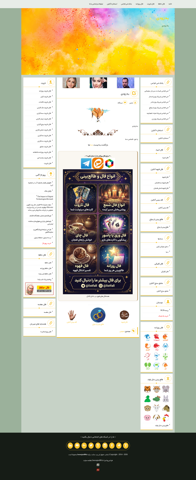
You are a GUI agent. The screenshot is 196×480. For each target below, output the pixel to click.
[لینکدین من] (70, 446)
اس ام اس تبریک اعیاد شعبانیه (157, 113)
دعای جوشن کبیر (162, 246)
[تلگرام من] (118, 446)
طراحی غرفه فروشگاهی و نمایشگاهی (43, 230)
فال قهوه (165, 177)
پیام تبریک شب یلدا (44, 279)
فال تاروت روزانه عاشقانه (42, 152)
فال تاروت (150, 4)
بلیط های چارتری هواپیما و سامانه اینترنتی (40, 222)
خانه (170, 4)
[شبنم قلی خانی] (71, 83)
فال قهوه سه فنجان (161, 182)
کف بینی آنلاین (163, 207)
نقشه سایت (87, 460)
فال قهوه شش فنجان (161, 188)
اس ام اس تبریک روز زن (160, 118)
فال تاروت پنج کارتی (44, 124)
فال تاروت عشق (45, 146)
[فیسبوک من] (112, 446)
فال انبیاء (165, 157)
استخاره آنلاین (112, 4)
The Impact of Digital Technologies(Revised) (44, 197)
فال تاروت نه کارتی (44, 135)
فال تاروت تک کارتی (44, 107)
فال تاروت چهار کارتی (43, 118)
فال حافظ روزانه (45, 268)
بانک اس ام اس (126, 4)
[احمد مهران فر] (125, 83)
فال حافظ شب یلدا (45, 274)
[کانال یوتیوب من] (77, 446)
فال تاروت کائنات (45, 102)
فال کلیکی (164, 271)
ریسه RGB (164, 310)
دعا (91, 145)
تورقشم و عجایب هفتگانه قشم (40, 215)
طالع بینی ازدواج (162, 227)
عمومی (122, 331)
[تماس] (98, 446)
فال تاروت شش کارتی (43, 130)
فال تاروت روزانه (45, 91)
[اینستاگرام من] (105, 446)
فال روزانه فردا (45, 331)
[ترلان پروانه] (98, 83)
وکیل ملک (47, 191)
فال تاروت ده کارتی (44, 141)
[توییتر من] (91, 446)
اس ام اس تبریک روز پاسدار (158, 96)
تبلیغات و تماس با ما (96, 4)
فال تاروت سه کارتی (44, 113)
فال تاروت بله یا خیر (44, 158)
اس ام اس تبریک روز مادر (159, 102)
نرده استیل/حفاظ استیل (42, 237)
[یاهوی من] (125, 446)
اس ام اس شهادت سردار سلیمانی (156, 91)
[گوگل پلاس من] (84, 446)
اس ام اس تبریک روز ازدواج (158, 107)
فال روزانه (139, 4)
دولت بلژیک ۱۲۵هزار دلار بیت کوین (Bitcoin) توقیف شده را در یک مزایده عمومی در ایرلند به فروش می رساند (40, 207)
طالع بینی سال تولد (161, 425)
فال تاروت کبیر (45, 96)
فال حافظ (161, 4)
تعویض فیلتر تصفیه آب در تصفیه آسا (40, 184)
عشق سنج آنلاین (162, 291)
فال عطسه (47, 312)
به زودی (162, 18)
